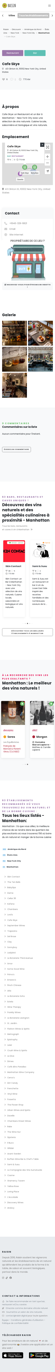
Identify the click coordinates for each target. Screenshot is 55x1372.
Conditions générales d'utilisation (27, 1320)
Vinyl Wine (12, 1093)
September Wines (16, 925)
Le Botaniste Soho (16, 996)
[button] (34, 167)
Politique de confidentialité (15, 1323)
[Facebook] (10, 1277)
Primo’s (10, 974)
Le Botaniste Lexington (18, 1017)
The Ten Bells (13, 882)
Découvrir (16, 29)
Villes (11, 15)
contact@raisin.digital (16, 1315)
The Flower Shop (15, 1104)
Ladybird (11, 952)
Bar (35, 53)
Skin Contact (13, 876)
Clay (9, 941)
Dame (10, 893)
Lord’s (10, 914)
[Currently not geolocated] (47, 171)
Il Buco (10, 1142)
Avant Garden (14, 1153)
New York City (29, 33)
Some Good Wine (16, 969)
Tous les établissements (33, 15)
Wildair (10, 1148)
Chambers (12, 909)
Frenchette (12, 1088)
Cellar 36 (11, 898)
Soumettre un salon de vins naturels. (24, 1312)
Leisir (9, 1045)
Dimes (10, 1061)
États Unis (10, 855)
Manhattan (44, 33)
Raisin (6, 29)
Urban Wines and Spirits (18, 1110)
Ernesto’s (11, 979)
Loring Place (13, 1191)
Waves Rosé (39, 731)
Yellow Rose (13, 1186)
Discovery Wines (15, 1202)
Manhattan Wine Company (20, 1072)
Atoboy (10, 1207)
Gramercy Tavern (16, 1180)
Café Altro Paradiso (16, 1066)
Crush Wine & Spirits (17, 1050)
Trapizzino (12, 931)
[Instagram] (3, 1277)
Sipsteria (37, 566)
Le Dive (10, 1056)
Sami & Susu (13, 566)
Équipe (5, 1320)
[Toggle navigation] (49, 5)
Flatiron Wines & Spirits (18, 1028)
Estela (10, 1001)
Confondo (14, 729)
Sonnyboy (12, 947)
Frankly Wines (14, 1012)
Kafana (10, 903)
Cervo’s (11, 1077)
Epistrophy (12, 1039)
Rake (9, 1126)
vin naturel (32, 1340)
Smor (10, 963)
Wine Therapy (14, 1007)
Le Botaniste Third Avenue (20, 958)
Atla (9, 990)
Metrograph (13, 1034)
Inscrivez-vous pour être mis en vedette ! (28, 286)
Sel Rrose (11, 936)
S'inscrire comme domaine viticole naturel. (27, 1308)
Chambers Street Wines (19, 1121)
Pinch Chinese (14, 985)
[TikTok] (7, 1277)
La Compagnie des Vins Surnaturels (24, 1170)
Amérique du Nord (33, 29)
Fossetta (11, 1099)
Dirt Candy (12, 1083)
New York (15, 33)
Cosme (11, 1175)
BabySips (11, 887)
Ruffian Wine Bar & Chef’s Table (23, 1159)
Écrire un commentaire (16, 449)
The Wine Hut (14, 1132)
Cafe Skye (12, 920)
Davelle (11, 1115)
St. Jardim (12, 1023)
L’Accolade (12, 1197)
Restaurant (12, 53)
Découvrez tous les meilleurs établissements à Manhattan (27, 632)
